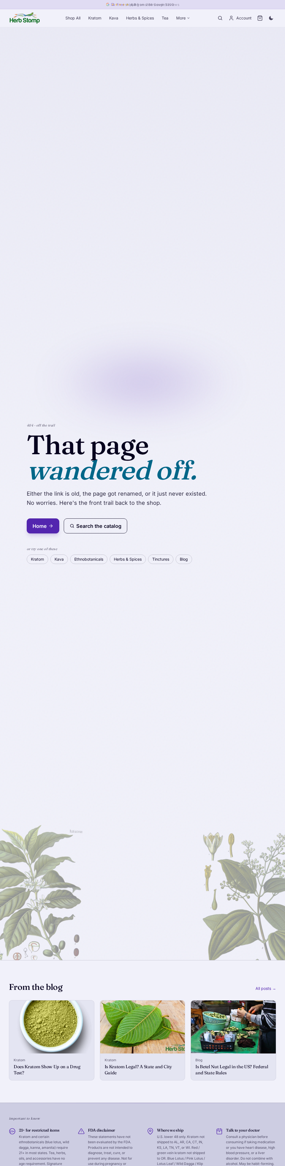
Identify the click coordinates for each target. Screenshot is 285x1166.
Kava (113, 18)
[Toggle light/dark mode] (271, 18)
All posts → (265, 988)
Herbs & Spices (140, 18)
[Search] (220, 18)
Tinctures (160, 559)
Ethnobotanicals (88, 559)
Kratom (94, 18)
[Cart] (260, 18)
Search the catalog (98, 526)
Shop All (72, 18)
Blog (184, 559)
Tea (165, 18)
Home (40, 526)
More (181, 18)
